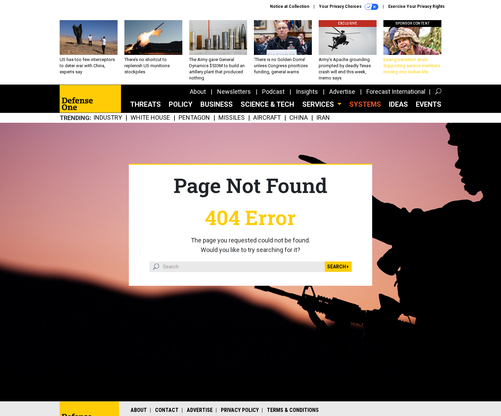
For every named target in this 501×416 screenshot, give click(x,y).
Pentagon (194, 118)
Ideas (398, 104)
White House (150, 118)
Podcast (273, 91)
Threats (145, 104)
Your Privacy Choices (341, 6)
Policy (181, 104)
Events (428, 104)
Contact (167, 410)
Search (337, 266)
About (198, 91)
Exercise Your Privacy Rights (416, 6)
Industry (107, 118)
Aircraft (267, 118)
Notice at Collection (289, 6)
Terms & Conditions (293, 410)
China (298, 118)
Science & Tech (267, 104)
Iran (323, 118)
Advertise (342, 91)
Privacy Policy (240, 410)
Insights (307, 91)
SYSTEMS (365, 104)
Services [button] (319, 104)
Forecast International (395, 91)
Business (216, 104)
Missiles (231, 118)
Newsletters (234, 91)
